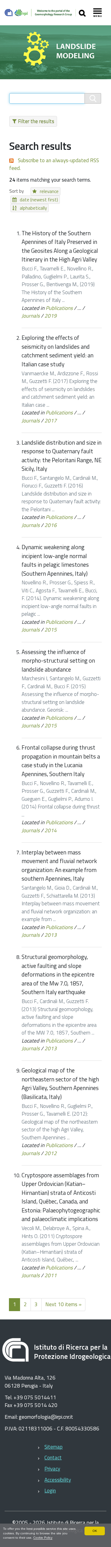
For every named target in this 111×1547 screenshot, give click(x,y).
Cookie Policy (42, 1537)
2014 (50, 830)
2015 (50, 630)
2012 (50, 1153)
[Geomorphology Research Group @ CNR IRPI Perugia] (40, 13)
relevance (49, 191)
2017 (50, 421)
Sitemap (53, 1447)
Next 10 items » (63, 1304)
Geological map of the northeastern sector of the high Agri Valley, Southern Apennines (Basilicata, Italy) (60, 1083)
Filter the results (36, 121)
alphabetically (33, 208)
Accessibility (57, 1480)
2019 (50, 316)
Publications (59, 308)
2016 (50, 525)
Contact (53, 1458)
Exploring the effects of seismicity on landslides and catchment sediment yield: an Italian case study (57, 350)
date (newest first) (39, 199)
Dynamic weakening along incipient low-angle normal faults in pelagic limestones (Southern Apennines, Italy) (55, 560)
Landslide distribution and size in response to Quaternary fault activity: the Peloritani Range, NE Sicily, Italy (61, 455)
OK (94, 1531)
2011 (50, 1275)
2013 (50, 935)
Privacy (52, 1469)
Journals (31, 316)
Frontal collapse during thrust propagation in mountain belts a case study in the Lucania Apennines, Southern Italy (61, 760)
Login (50, 1491)
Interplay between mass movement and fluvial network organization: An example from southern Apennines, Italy (59, 865)
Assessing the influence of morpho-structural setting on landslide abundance (58, 661)
